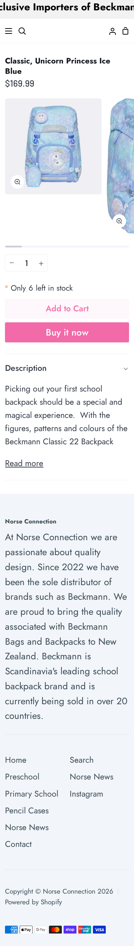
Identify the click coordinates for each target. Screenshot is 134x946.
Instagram (86, 794)
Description (26, 368)
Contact (18, 844)
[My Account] (109, 31)
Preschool (22, 777)
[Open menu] (6, 31)
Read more (24, 463)
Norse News (27, 827)
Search (82, 760)
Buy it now (67, 332)
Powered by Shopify (33, 902)
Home (15, 760)
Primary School (31, 794)
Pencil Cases (27, 810)
